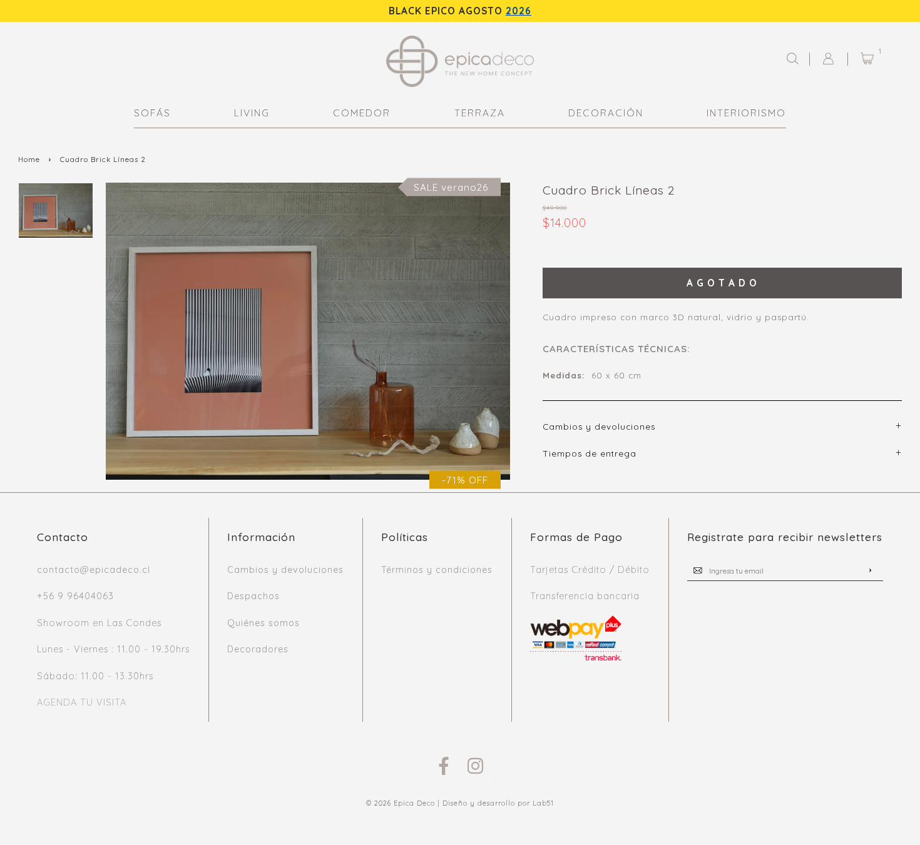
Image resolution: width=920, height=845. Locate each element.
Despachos (253, 596)
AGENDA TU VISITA (81, 702)
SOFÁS (152, 113)
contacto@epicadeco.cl (93, 569)
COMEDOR (362, 113)
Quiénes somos (263, 623)
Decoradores (258, 649)
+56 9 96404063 (75, 596)
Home (29, 159)
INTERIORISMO (746, 113)
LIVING (252, 113)
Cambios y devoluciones (285, 569)
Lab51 (543, 803)
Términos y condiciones (437, 569)
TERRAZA (479, 113)
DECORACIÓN (605, 113)
